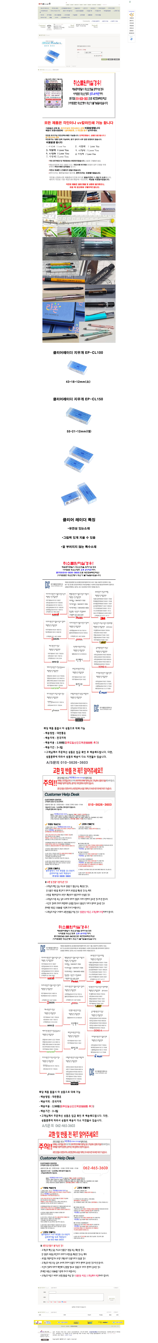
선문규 (66, 1335)
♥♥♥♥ (59, 1302)
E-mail (70, 1335)
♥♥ (51, 1302)
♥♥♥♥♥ (64, 1302)
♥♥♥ (55, 1302)
